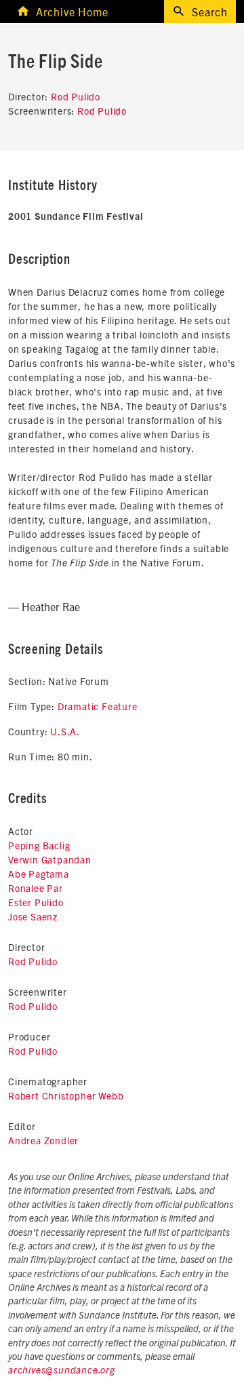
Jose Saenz (33, 916)
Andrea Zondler (43, 1140)
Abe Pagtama (38, 874)
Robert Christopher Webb (65, 1095)
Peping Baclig (39, 845)
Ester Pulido (36, 902)
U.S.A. (65, 731)
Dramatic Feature (98, 706)
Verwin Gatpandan (50, 859)
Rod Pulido (75, 96)
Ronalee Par (35, 888)
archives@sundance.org (61, 1371)
